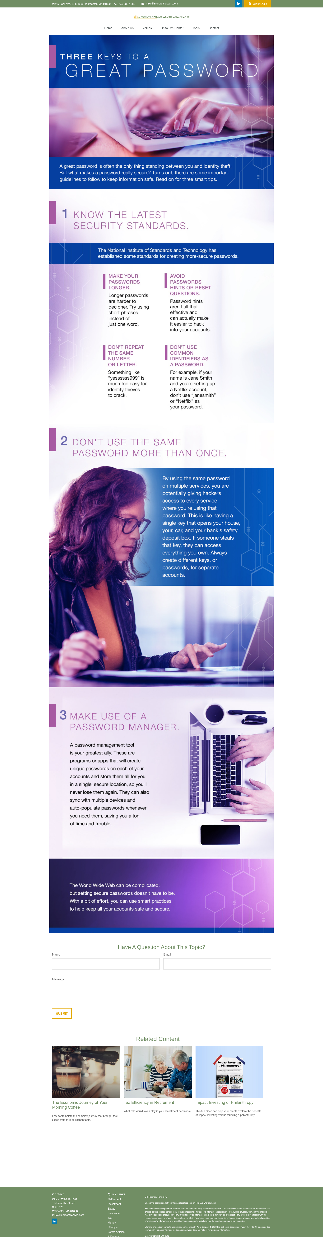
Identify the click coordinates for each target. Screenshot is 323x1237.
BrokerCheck (210, 1202)
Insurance (114, 1213)
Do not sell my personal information (214, 1229)
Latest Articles (116, 1232)
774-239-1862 (126, 4)
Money (112, 1222)
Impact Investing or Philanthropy (224, 1102)
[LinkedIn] (238, 3)
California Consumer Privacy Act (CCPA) (239, 1226)
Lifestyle (113, 1227)
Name (56, 954)
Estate (111, 1208)
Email (167, 954)
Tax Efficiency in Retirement (149, 1102)
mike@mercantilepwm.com (162, 3)
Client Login (260, 4)
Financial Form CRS (158, 1196)
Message (58, 979)
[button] (108, 28)
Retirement (114, 1199)
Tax (110, 1218)
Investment (114, 1204)
